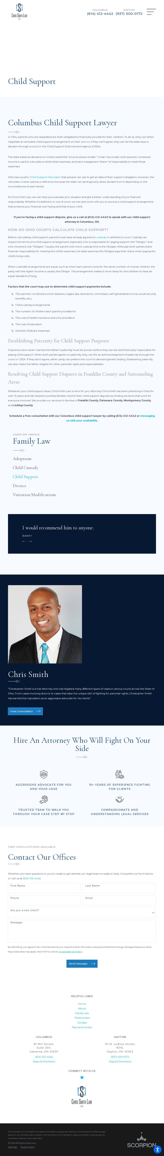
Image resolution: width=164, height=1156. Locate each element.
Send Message (78, 963)
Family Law (82, 1013)
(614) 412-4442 (100, 14)
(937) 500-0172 (129, 14)
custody (101, 237)
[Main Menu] (151, 11)
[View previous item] (24, 541)
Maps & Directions (120, 1061)
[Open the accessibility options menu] (158, 1150)
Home (82, 1003)
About (82, 1008)
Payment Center (82, 1027)
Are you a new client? (24, 910)
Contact (82, 1022)
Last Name (92, 885)
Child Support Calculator (45, 177)
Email (89, 898)
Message (16, 922)
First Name (17, 885)
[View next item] (30, 541)
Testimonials (82, 1017)
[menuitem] (82, 458)
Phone (14, 898)
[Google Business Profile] (82, 1077)
